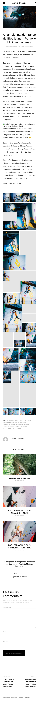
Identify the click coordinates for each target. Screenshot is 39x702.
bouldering (28, 420)
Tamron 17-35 (7, 429)
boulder (21, 420)
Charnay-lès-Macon (9, 424)
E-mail (5, 641)
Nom (5, 631)
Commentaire (8, 607)
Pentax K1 (24, 427)
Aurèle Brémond (19, 3)
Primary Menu (4, 3)
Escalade (6, 427)
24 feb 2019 (10, 420)
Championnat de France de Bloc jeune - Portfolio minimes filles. (8, 681)
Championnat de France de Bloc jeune (15, 422)
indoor (12, 427)
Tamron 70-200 (17, 429)
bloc (16, 420)
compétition (19, 424)
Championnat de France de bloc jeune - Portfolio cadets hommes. (30, 681)
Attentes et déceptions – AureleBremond (20, 577)
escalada (26, 424)
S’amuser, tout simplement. (19, 478)
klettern (17, 427)
